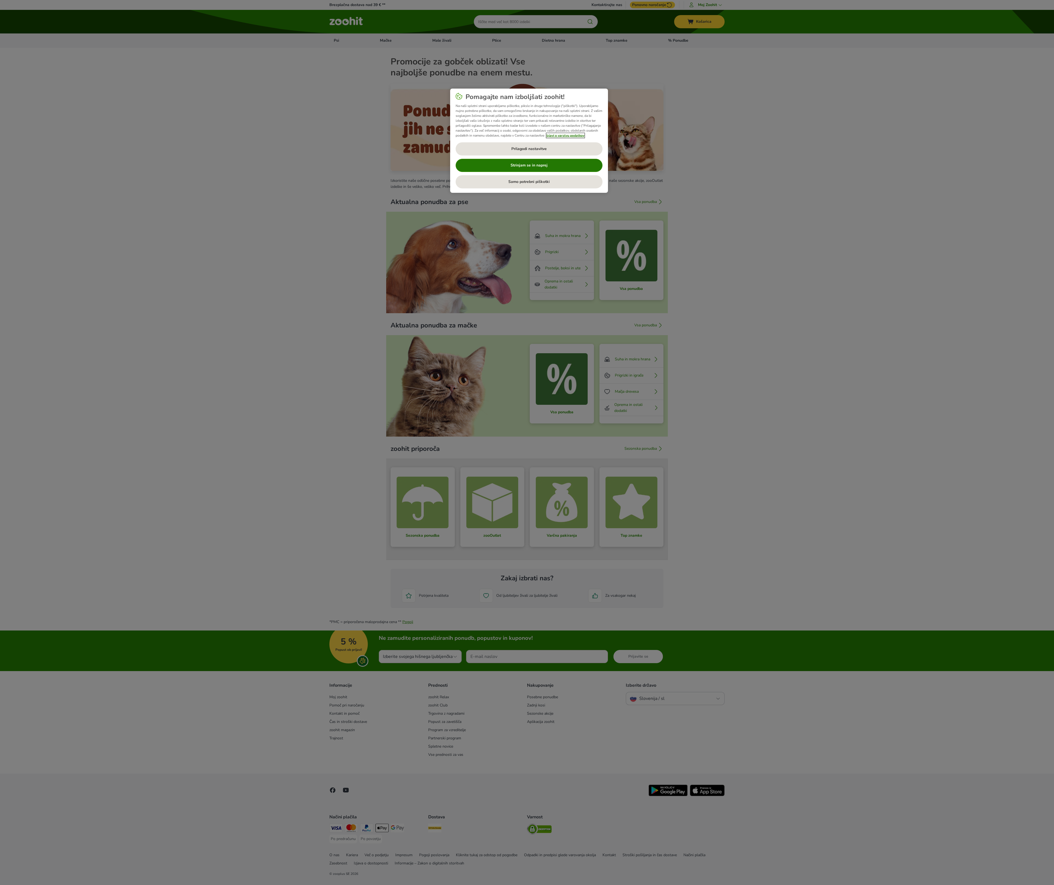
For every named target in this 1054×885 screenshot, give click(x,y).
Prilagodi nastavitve (529, 148)
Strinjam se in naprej (529, 165)
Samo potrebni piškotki (529, 181)
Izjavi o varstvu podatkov (565, 135)
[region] (529, 141)
